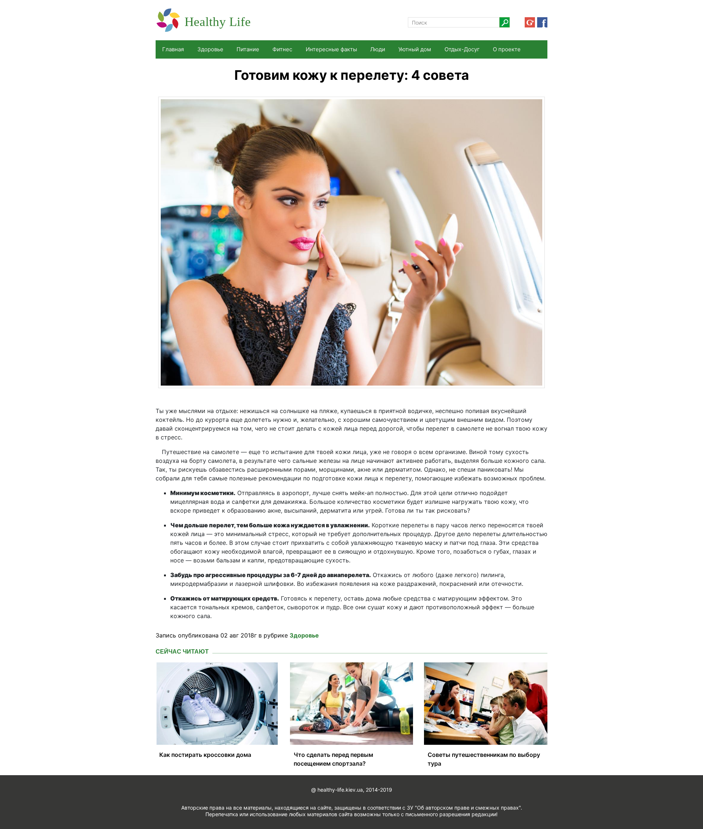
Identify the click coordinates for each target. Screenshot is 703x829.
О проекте (507, 49)
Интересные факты (331, 49)
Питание (248, 49)
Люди (377, 49)
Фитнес (282, 49)
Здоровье (210, 49)
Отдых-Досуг (462, 49)
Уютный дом (414, 49)
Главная (173, 49)
